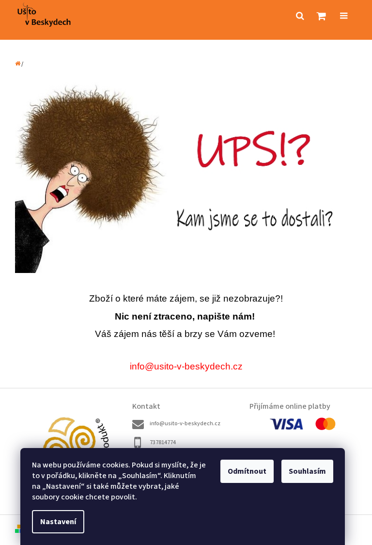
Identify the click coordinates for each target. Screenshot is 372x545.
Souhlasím (307, 471)
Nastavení (58, 521)
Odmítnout (247, 471)
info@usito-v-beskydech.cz (185, 423)
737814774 (163, 442)
